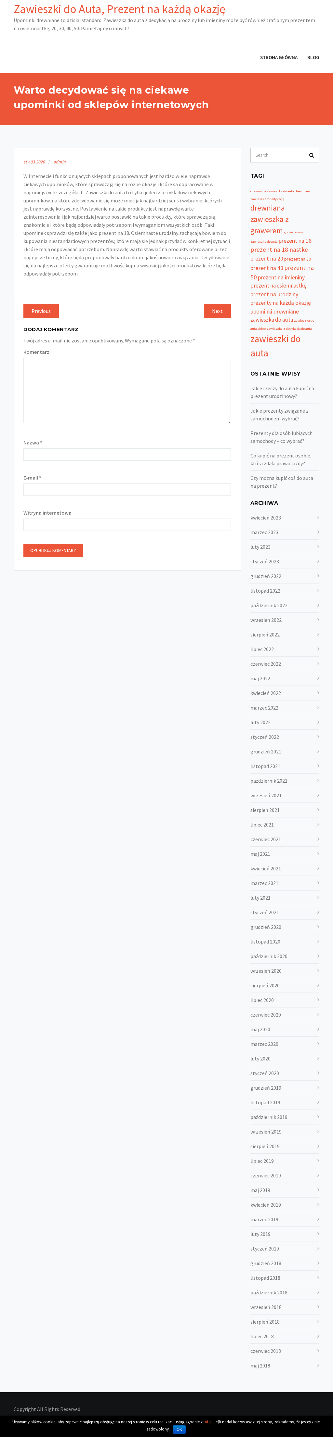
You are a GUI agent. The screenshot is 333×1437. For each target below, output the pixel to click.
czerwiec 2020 (265, 1014)
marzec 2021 (264, 883)
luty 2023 (260, 547)
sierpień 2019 (265, 1146)
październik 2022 (268, 605)
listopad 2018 (265, 1278)
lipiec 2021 (262, 824)
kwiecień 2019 (265, 1204)
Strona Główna (279, 57)
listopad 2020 (265, 941)
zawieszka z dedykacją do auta (289, 329)
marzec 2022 (264, 707)
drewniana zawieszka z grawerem (269, 219)
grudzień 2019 (265, 1087)
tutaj (208, 1422)
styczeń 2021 (264, 912)
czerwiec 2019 (265, 1175)
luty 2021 (260, 897)
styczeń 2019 (264, 1248)
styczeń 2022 (264, 737)
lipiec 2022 (262, 649)
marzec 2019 (264, 1219)
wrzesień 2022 (266, 620)
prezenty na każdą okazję (280, 302)
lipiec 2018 (262, 1336)
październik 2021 (268, 780)
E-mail (32, 477)
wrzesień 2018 (266, 1307)
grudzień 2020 (265, 927)
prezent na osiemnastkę (278, 285)
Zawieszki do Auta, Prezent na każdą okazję (119, 9)
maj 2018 (260, 1365)
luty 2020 (260, 1058)
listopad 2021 (265, 766)
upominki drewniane (274, 311)
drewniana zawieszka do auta (272, 191)
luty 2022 (260, 722)
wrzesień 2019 (266, 1131)
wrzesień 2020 (266, 971)
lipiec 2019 (262, 1161)
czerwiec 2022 (265, 664)
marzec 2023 (264, 532)
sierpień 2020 (265, 985)
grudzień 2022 (265, 576)
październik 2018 (268, 1292)
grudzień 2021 (265, 751)
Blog (313, 57)
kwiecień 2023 (265, 517)
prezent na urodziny (274, 294)
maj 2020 (260, 1029)
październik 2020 (268, 956)
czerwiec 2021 (265, 839)
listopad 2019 (265, 1102)
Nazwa (32, 442)
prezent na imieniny (281, 277)
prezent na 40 (266, 268)
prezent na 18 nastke (279, 249)
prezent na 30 (297, 259)
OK (179, 1429)
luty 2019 (260, 1234)
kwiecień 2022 (265, 693)
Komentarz (36, 352)
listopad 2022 (265, 590)
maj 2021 (260, 854)
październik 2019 (268, 1117)
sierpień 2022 (265, 634)
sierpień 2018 (265, 1321)
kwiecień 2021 (265, 868)
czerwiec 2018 (265, 1351)
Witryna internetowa (47, 512)
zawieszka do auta (271, 319)
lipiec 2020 (262, 1000)
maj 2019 (260, 1190)
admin (59, 162)
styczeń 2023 (264, 561)
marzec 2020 (264, 1044)
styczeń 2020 (264, 1073)
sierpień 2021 (265, 810)
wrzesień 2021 (266, 795)
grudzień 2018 (265, 1263)
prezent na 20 (266, 258)
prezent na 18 (295, 240)
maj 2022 (260, 678)
